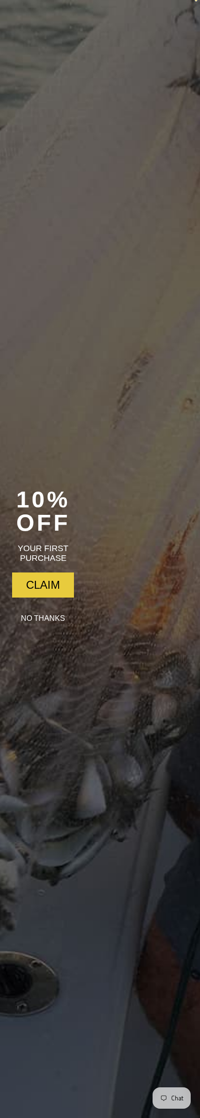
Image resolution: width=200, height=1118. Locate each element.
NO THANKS (43, 618)
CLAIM (43, 585)
